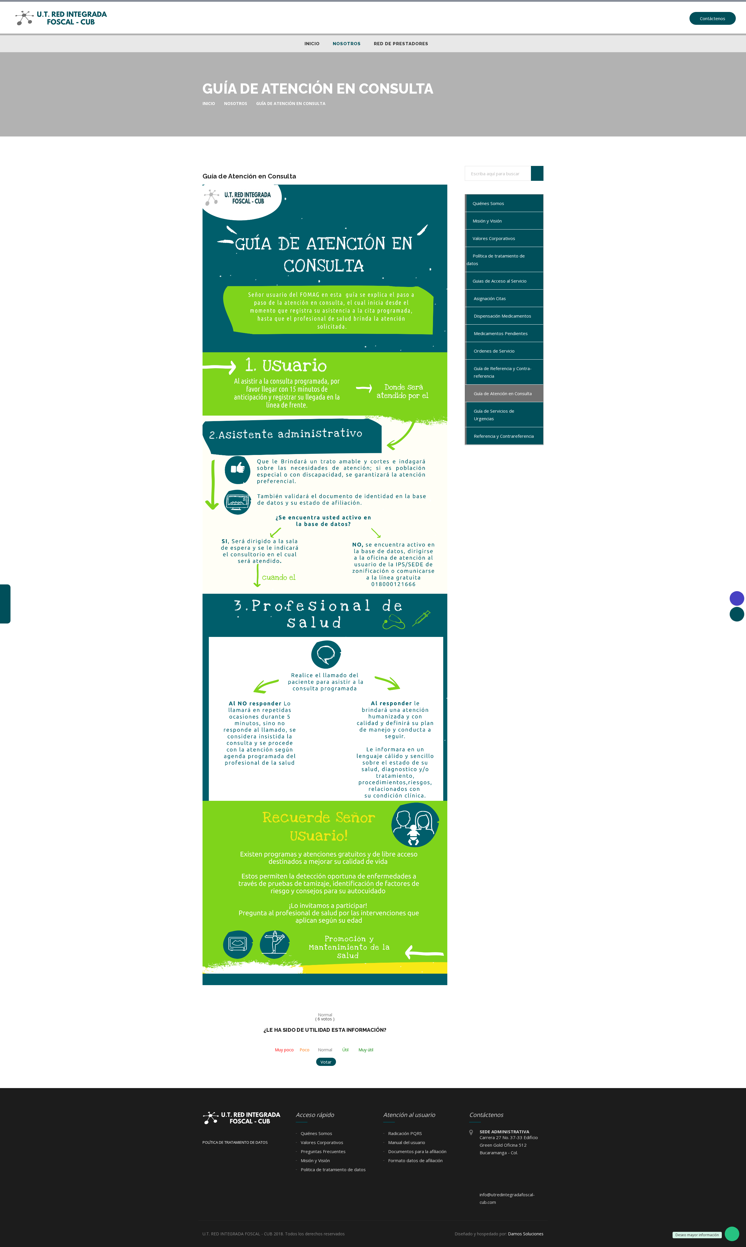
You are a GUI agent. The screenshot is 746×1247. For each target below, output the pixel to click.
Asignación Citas (490, 298)
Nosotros (347, 43)
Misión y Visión (486, 221)
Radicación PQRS (404, 1133)
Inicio (312, 43)
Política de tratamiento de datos (496, 259)
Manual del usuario (406, 1142)
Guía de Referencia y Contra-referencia (503, 372)
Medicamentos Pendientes (501, 333)
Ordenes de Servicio (494, 351)
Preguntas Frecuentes (323, 1151)
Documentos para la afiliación (416, 1151)
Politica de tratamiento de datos (333, 1169)
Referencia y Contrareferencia (504, 436)
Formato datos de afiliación (415, 1160)
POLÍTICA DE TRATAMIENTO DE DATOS (235, 1142)
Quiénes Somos (487, 203)
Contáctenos (712, 18)
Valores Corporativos (493, 238)
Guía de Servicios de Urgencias (494, 414)
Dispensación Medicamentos (502, 316)
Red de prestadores (401, 43)
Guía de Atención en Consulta (503, 393)
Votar (326, 1062)
